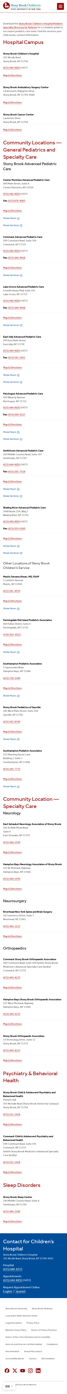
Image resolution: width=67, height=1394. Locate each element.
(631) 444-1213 (11, 926)
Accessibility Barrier (14, 1358)
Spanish (20, 1291)
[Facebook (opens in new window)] (7, 1371)
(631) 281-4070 (11, 590)
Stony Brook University (16, 1308)
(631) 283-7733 (11, 768)
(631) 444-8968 (16, 257)
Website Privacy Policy (15, 1330)
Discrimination (12, 1351)
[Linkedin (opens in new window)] (38, 1371)
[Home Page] (22, 6)
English (8, 1291)
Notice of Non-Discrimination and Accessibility (27, 1337)
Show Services (11, 225)
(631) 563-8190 (11, 721)
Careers (33, 1358)
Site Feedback (48, 1358)
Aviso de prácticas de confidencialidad (23, 1344)
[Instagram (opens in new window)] (30, 1371)
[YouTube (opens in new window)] (22, 1371)
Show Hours (9, 218)
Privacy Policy (32, 1323)
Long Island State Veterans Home (21, 1315)
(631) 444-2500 (11, 1211)
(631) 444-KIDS (11, 67)
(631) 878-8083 (16, 200)
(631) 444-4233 (11, 977)
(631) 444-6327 (16, 414)
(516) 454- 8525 (12, 634)
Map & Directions (12, 75)
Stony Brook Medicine (42, 1308)
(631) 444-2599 (11, 842)
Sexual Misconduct (33, 1351)
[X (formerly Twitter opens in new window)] (15, 1371)
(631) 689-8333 (12, 1269)
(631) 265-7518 (16, 471)
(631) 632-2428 (11, 1114)
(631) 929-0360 (16, 528)
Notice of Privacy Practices (44, 1330)
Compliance (52, 1344)
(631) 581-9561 (16, 357)
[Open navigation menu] (60, 6)
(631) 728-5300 (11, 678)
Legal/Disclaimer (13, 1323)
